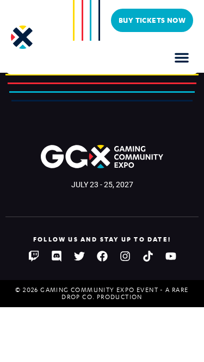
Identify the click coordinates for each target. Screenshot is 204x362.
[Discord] (56, 256)
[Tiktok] (148, 256)
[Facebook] (102, 256)
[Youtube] (170, 256)
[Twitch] (33, 256)
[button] (181, 57)
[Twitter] (79, 256)
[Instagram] (125, 256)
